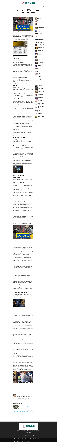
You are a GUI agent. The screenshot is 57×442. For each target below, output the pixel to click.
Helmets (34, 6)
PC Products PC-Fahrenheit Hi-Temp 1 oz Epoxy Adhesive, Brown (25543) (41, 76)
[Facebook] (13, 388)
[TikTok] (30, 435)
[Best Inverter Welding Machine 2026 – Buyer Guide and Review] (36, 42)
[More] (35, 15)
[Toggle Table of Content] (18, 60)
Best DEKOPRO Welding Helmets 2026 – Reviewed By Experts (41, 34)
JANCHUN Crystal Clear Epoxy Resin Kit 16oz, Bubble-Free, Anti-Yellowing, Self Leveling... (41, 73)
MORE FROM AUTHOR (19, 403)
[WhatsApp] (17, 388)
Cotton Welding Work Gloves (41, 47)
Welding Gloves (25, 6)
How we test (38, 438)
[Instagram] (25, 435)
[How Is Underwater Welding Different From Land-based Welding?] (23, 413)
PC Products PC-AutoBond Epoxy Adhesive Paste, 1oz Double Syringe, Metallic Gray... (41, 113)
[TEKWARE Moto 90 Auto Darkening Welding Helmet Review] (36, 66)
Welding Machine (20, 6)
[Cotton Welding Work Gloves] (36, 48)
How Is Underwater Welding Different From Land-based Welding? (22, 417)
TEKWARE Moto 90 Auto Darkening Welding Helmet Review (40, 65)
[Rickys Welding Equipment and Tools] (28, 3)
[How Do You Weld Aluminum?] (16, 413)
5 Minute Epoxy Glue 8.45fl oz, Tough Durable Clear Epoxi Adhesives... (41, 79)
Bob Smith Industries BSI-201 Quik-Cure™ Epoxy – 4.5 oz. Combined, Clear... (41, 94)
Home (16, 6)
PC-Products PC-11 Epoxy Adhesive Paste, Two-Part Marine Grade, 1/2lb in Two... (41, 97)
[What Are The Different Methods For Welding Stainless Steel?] (30, 407)
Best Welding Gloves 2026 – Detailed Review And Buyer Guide (41, 57)
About (39, 6)
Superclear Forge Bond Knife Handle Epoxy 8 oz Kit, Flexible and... (41, 91)
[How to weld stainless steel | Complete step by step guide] (36, 45)
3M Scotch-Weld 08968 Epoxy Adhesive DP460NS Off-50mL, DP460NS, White (41, 88)
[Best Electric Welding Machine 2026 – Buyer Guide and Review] (36, 54)
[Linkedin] (26, 435)
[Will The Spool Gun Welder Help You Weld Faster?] (36, 31)
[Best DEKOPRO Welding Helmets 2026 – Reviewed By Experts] (36, 33)
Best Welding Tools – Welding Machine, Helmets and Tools (23, 438)
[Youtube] (33, 435)
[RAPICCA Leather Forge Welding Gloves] (36, 51)
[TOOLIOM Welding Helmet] (36, 68)
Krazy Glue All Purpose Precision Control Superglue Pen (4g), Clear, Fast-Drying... (41, 116)
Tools (28, 6)
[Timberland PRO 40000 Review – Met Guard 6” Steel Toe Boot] (36, 63)
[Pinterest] (16, 388)
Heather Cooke (39, 17)
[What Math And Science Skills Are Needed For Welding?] (30, 413)
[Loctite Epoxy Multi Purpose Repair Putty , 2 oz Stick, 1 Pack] (36, 83)
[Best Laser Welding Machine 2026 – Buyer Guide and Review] (36, 28)
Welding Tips (31, 6)
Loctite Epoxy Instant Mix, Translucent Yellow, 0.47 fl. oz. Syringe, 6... (41, 100)
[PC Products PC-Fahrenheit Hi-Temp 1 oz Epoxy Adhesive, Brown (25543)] (36, 77)
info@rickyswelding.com (29, 433)
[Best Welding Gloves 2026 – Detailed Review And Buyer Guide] (36, 57)
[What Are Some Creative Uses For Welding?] (16, 407)
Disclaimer (31, 438)
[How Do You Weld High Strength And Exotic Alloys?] (23, 407)
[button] (43, 6)
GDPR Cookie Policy (34, 438)
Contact (37, 6)
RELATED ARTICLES (15, 403)
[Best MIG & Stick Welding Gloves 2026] (36, 60)
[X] (14, 388)
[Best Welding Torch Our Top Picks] (36, 36)
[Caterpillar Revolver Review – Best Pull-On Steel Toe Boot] (36, 39)
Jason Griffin (38, 20)
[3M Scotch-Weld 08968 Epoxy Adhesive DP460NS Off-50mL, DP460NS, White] (36, 88)
